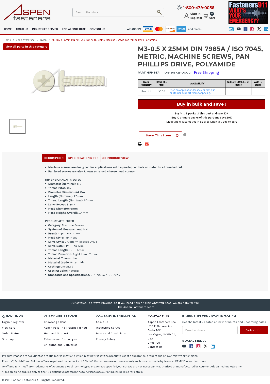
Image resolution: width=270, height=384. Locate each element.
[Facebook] (245, 29)
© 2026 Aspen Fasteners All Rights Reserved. (33, 380)
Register (196, 18)
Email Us (154, 342)
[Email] (231, 29)
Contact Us (97, 29)
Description (54, 158)
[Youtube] (238, 29)
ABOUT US (22, 29)
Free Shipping (206, 72)
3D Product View (115, 158)
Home (8, 29)
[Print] (140, 144)
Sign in (195, 13)
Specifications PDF (83, 158)
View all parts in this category (26, 46)
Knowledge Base (74, 29)
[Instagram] (252, 29)
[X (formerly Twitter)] (259, 29)
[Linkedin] (266, 29)
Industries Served (45, 29)
